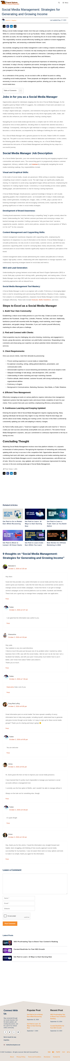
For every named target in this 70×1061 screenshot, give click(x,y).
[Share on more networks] (15, 26)
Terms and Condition (34, 1057)
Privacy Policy (21, 1057)
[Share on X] (4, 26)
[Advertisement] (35, 489)
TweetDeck (47, 300)
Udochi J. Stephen (10, 20)
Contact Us (56, 1057)
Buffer (41, 300)
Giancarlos (10, 687)
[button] (59, 2)
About (12, 1057)
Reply (7, 598)
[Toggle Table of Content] (19, 90)
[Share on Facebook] (7, 26)
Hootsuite (34, 300)
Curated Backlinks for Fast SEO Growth (29, 949)
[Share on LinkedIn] (11, 26)
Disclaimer (47, 1057)
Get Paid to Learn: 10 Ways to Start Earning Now (33, 524)
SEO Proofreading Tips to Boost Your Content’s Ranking (36, 942)
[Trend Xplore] (10, 2)
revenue (35, 164)
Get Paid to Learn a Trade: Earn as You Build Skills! (56, 524)
